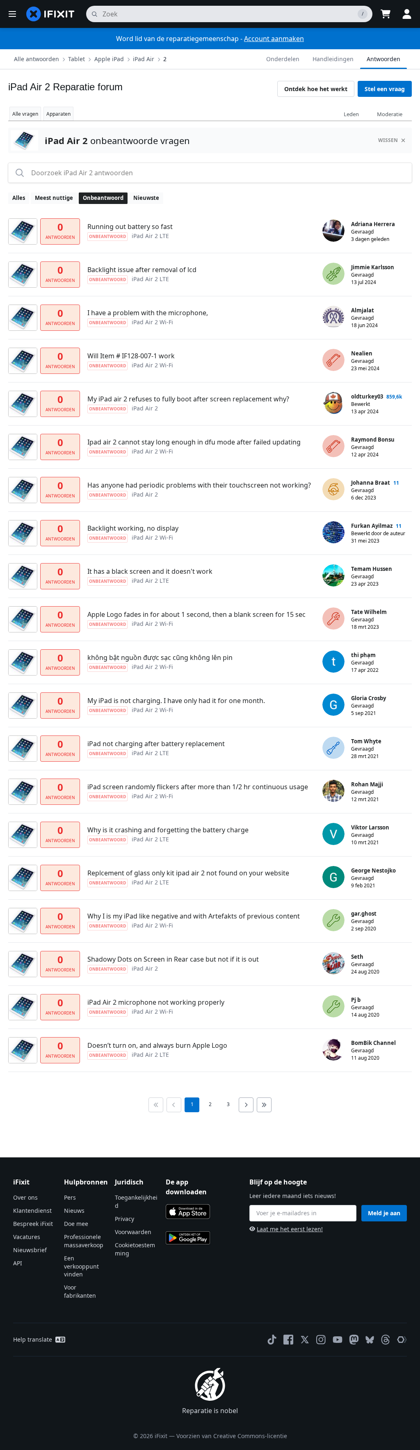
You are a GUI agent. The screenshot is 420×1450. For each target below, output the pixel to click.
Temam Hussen (371, 569)
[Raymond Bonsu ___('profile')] (333, 446)
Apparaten (58, 113)
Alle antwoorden (36, 59)
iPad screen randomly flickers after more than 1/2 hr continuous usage (197, 786)
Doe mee (76, 1224)
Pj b (356, 999)
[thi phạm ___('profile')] (333, 662)
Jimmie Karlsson (372, 267)
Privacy (124, 1219)
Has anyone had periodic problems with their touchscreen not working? (199, 485)
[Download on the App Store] (188, 1211)
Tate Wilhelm (369, 612)
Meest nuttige (54, 198)
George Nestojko (373, 870)
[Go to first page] (155, 1104)
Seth (357, 956)
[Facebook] (288, 1340)
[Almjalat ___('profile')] (333, 317)
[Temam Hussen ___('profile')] (333, 575)
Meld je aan (384, 1213)
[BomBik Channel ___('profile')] (333, 1049)
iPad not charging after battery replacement (156, 743)
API (17, 1263)
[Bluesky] (369, 1339)
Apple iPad (109, 59)
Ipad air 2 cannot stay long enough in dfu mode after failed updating (194, 442)
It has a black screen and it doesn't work (149, 571)
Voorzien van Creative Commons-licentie (231, 1436)
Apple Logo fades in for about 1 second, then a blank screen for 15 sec (196, 614)
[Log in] (407, 14)
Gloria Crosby (368, 698)
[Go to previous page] (174, 1104)
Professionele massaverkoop (83, 1241)
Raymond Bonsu (373, 439)
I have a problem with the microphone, (147, 312)
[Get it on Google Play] (188, 1238)
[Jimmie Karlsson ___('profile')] (333, 274)
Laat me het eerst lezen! (290, 1229)
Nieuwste (146, 198)
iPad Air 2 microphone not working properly (155, 1002)
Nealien (361, 353)
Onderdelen (282, 59)
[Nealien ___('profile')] (333, 360)
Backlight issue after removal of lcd (141, 269)
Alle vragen (25, 113)
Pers (70, 1197)
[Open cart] (385, 14)
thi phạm (363, 655)
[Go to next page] (246, 1104)
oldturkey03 (367, 396)
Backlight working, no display (132, 528)
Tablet (76, 59)
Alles (18, 198)
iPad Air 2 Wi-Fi (152, 322)
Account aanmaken (274, 38)
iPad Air (143, 59)
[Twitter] (305, 1340)
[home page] (50, 14)
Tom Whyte (366, 741)
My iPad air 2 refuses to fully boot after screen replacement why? (188, 398)
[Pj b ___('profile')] (333, 1006)
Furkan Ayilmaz (372, 525)
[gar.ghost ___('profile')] (333, 920)
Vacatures (26, 1237)
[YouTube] (337, 1340)
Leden (351, 114)
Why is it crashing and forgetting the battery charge (168, 829)
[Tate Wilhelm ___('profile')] (333, 618)
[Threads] (385, 1340)
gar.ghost (364, 913)
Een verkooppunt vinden (81, 1266)
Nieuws (74, 1210)
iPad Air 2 (145, 408)
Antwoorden (383, 59)
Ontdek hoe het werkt (315, 89)
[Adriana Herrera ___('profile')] (333, 231)
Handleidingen (333, 59)
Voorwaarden (133, 1232)
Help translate (32, 1339)
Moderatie (389, 114)
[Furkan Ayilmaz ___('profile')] (333, 532)
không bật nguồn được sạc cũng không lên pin (160, 657)
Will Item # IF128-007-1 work (131, 355)
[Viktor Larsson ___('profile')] (333, 834)
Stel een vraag (385, 89)
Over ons (25, 1197)
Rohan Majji (367, 784)
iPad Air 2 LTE (150, 236)
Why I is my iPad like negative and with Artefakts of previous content (193, 916)
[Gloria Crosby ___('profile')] (333, 705)
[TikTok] (272, 1340)
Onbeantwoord (103, 198)
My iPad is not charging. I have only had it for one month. (176, 700)
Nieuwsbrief (30, 1250)
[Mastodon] (354, 1340)
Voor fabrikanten (80, 1291)
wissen (388, 140)
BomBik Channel (373, 1043)
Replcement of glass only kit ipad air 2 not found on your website (188, 872)
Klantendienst (32, 1210)
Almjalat (362, 310)
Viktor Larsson (370, 827)
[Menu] (12, 14)
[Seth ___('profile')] (333, 963)
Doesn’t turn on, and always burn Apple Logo (157, 1045)
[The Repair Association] (402, 1340)
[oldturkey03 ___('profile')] (333, 403)
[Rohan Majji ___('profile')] (333, 791)
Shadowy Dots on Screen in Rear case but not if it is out (173, 959)
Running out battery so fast (130, 226)
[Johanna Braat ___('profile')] (333, 489)
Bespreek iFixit (33, 1224)
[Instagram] (321, 1340)
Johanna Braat (370, 482)
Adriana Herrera (373, 224)
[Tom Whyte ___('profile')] (333, 748)
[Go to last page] (264, 1104)
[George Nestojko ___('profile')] (333, 877)
